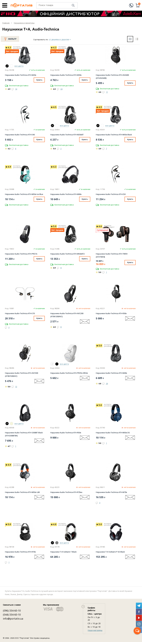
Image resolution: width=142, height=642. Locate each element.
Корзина (139, 4)
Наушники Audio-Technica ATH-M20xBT (67, 134)
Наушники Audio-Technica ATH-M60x (66, 194)
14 (16, 89)
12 (16, 386)
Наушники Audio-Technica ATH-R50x (65, 432)
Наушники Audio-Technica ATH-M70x (111, 492)
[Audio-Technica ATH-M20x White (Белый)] (11, 66)
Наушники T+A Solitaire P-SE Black (110, 552)
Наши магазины (95, 630)
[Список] (137, 39)
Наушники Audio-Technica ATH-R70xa (66, 492)
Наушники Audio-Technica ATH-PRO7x (21, 254)
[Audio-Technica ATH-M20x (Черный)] (7, 66)
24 (61, 89)
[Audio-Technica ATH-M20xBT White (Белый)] (57, 125)
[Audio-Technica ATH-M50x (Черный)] (98, 125)
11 (107, 92)
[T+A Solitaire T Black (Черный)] (52, 543)
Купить (39, 80)
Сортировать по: (40, 39)
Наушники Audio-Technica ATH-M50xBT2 (67, 254)
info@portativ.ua (13, 618)
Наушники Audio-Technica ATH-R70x (20, 552)
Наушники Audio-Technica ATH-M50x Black (114, 134)
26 (107, 383)
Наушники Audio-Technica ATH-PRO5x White (69, 373)
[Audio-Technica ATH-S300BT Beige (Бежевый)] (11, 423)
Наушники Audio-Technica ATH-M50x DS (113, 432)
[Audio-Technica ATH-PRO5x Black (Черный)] (57, 364)
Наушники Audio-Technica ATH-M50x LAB (22, 492)
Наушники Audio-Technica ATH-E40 (20, 134)
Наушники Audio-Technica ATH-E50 (110, 194)
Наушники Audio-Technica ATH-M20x (20, 75)
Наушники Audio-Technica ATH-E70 (20, 313)
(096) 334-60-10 (12, 610)
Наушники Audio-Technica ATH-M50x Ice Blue (24, 194)
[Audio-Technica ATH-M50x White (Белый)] (102, 125)
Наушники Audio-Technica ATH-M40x (111, 373)
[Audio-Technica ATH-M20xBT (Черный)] (52, 125)
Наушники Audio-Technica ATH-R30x (111, 313)
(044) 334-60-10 (12, 614)
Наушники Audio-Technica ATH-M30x (66, 75)
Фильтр (12, 39)
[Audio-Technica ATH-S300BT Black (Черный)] (7, 423)
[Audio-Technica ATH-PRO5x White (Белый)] (52, 364)
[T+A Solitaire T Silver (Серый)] (57, 542)
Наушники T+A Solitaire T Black (63, 552)
